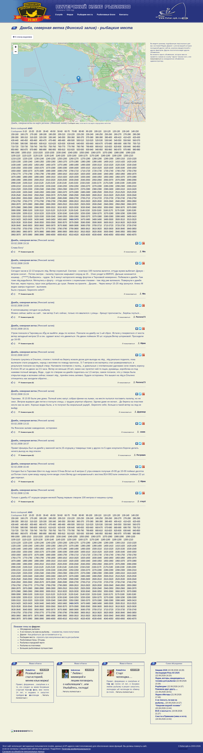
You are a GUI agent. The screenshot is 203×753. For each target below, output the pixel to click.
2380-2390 (97, 189)
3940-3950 (120, 231)
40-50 (52, 131)
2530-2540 (16, 195)
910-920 (71, 149)
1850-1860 (120, 174)
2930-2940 (97, 204)
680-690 (117, 143)
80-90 (81, 131)
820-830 (117, 146)
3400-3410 (131, 216)
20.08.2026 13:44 (163, 708)
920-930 (80, 149)
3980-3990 (39, 234)
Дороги (23, 634)
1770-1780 (27, 174)
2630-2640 (131, 195)
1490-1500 (85, 165)
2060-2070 (108, 180)
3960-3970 (16, 234)
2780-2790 (50, 201)
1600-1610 (85, 168)
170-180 (33, 134)
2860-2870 (16, 204)
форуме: (36, 626)
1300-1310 (120, 158)
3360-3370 (85, 216)
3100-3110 (39, 210)
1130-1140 (49, 155)
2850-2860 (131, 201)
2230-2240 (50, 186)
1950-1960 (108, 177)
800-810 (99, 146)
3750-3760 (27, 228)
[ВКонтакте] (136, 242)
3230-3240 (62, 213)
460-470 (42, 140)
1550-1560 (27, 168)
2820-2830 (97, 201)
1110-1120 (26, 155)
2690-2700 (74, 198)
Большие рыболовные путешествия (36, 648)
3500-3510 (120, 219)
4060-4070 (131, 234)
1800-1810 (62, 174)
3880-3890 (50, 231)
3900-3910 (74, 231)
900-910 (61, 149)
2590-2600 (85, 195)
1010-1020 (38, 152)
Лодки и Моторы (162, 694)
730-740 (33, 146)
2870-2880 (27, 204)
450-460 (33, 140)
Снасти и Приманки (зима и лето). (171, 716)
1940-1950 (97, 177)
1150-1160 (71, 155)
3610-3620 (120, 222)
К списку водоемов (23, 37)
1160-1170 (83, 155)
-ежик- (143, 432)
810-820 (108, 146)
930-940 (89, 149)
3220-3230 (50, 213)
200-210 (61, 134)
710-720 (14, 146)
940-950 (99, 149)
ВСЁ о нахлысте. (163, 711)
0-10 (25, 131)
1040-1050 (72, 152)
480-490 (61, 140)
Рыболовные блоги (106, 14)
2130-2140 (62, 183)
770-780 (71, 146)
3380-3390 (108, 216)
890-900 (52, 149)
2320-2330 (27, 189)
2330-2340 (39, 189)
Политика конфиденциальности (76, 749)
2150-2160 (85, 183)
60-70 (67, 131)
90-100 (89, 131)
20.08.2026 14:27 (173, 703)
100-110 (97, 131)
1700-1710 (74, 171)
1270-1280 (85, 158)
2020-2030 (62, 180)
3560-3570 (62, 222)
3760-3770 (39, 228)
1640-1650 (131, 168)
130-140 (125, 131)
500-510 (80, 140)
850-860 (14, 149)
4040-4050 (108, 234)
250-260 (108, 134)
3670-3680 (62, 225)
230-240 (89, 134)
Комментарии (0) (27, 252)
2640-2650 (16, 198)
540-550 (117, 140)
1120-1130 (38, 155)
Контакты (123, 14)
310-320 (33, 137)
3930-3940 (108, 231)
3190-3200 (16, 213)
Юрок (143, 343)
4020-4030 (85, 234)
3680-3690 (74, 225)
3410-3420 (16, 219)
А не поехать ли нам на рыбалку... (35, 632)
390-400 (108, 137)
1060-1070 (96, 152)
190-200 (52, 134)
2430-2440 (27, 192)
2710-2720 (97, 198)
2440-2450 (39, 192)
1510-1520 (108, 165)
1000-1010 (26, 152)
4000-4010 (62, 234)
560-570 (136, 140)
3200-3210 (27, 213)
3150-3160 (96, 210)
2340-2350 (50, 189)
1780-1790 (39, 174)
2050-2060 (97, 180)
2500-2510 (108, 192)
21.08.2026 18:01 (163, 692)
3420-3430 (27, 219)
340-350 (61, 137)
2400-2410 (120, 189)
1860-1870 (131, 174)
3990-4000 (50, 234)
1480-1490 (74, 165)
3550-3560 (50, 222)
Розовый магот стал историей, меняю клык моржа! (37, 677)
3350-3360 (74, 216)
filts (144, 251)
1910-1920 (62, 177)
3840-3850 (131, 228)
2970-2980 (16, 207)
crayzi (143, 501)
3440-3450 (50, 219)
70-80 (74, 131)
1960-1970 (120, 177)
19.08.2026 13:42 (163, 719)
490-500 (71, 140)
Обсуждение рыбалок (29, 629)
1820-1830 (85, 174)
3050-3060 (108, 207)
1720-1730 (97, 171)
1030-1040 (61, 152)
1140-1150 (60, 155)
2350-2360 (62, 189)
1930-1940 (85, 177)
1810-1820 (74, 174)
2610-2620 (108, 195)
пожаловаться (131, 252)
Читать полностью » (72, 691)
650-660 (89, 143)
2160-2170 (96, 183)
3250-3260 (85, 213)
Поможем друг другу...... (166, 689)
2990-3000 (39, 207)
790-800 (89, 146)
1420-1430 (131, 161)
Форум (70, 14)
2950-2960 (120, 204)
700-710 (136, 143)
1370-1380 (74, 161)
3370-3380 (97, 216)
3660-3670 (50, 225)
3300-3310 (16, 216)
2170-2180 (108, 183)
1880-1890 (27, 177)
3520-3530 (16, 222)
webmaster (183, 749)
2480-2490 (85, 192)
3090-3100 (27, 210)
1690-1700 (62, 171)
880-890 (42, 149)
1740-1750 (120, 171)
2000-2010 (39, 180)
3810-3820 (97, 228)
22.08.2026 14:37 (175, 686)
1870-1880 (16, 177)
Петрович (141, 455)
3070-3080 (131, 207)
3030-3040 (85, 207)
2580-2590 (74, 195)
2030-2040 (74, 180)
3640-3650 (27, 225)
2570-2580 (62, 195)
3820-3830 (108, 228)
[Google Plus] (143, 242)
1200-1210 (128, 155)
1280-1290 (97, 158)
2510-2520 (120, 192)
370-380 (89, 137)
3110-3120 (50, 210)
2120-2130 (50, 183)
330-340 (52, 137)
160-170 (24, 134)
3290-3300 (131, 213)
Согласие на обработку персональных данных (23, 751)
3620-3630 (131, 222)
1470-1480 (62, 165)
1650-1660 (16, 171)
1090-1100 (130, 152)
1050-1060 (84, 152)
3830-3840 (120, 228)
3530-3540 (27, 222)
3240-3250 (74, 213)
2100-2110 (27, 183)
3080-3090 (16, 210)
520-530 (99, 140)
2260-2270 (85, 186)
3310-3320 (27, 216)
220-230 (80, 134)
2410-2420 (131, 189)
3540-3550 (39, 222)
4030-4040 (97, 234)
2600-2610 (97, 195)
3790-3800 (74, 228)
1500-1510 (97, 165)
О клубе (59, 14)
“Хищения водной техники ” (168, 705)
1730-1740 (108, 171)
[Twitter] (140, 242)
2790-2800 (62, 201)
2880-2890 (39, 204)
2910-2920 (74, 204)
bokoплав (75, 670)
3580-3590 (85, 222)
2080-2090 (131, 180)
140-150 (135, 131)
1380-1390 (85, 161)
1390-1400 (97, 161)
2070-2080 (120, 180)
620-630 (61, 143)
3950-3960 (131, 231)
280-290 (136, 134)
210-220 (71, 134)
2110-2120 (38, 183)
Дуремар (141, 412)
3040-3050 (97, 207)
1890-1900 (39, 177)
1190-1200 (116, 155)
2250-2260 (74, 186)
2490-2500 (97, 192)
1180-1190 (105, 155)
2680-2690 (62, 198)
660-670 (99, 143)
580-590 (24, 143)
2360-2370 (74, 189)
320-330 (42, 137)
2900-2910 (62, 204)
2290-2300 (120, 186)
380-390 (99, 137)
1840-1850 (108, 174)
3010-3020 (62, 207)
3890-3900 (62, 231)
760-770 (61, 146)
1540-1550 (16, 168)
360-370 (80, 137)
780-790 (80, 146)
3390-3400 (120, 216)
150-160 (14, 134)
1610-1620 (97, 168)
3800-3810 (85, 228)
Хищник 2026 (161, 670)
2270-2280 (97, 186)
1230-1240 (39, 158)
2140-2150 (73, 183)
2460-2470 (62, 192)
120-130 (116, 131)
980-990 (136, 149)
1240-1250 (50, 158)
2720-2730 (108, 198)
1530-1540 (131, 165)
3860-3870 (27, 231)
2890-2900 (50, 204)
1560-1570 (39, 168)
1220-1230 (27, 158)
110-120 (107, 131)
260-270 (117, 134)
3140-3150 (85, 210)
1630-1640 (120, 168)
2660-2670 (39, 198)
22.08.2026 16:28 (176, 670)
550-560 (127, 140)
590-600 (33, 143)
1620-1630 (108, 168)
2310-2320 (16, 189)
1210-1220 (16, 158)
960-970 (117, 149)
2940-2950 (108, 204)
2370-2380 (85, 189)
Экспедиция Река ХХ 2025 (167, 673)
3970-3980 (27, 234)
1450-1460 (39, 165)
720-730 (24, 146)
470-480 (52, 140)
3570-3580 (74, 222)
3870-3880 (39, 231)
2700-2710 (85, 198)
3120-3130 (62, 210)
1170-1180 (94, 155)
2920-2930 (85, 204)
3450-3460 (62, 219)
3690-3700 (85, 225)
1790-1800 (50, 174)
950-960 (108, 149)
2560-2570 (50, 195)
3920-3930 (97, 231)
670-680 (108, 143)
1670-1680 (39, 171)
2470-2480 (74, 192)
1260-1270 (74, 158)
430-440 (14, 140)
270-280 (127, 134)
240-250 (99, 134)
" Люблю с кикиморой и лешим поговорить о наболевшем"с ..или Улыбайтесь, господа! (78, 680)
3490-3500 (108, 219)
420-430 (136, 137)
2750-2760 (16, 201)
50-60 (59, 131)
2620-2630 (120, 195)
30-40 (45, 131)
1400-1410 (108, 161)
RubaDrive (30, 670)
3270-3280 (108, 213)
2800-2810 (74, 201)
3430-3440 (39, 219)
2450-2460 (50, 192)
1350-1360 (50, 161)
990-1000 (15, 152)
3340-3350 (62, 216)
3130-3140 (73, 210)
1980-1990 (16, 180)
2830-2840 (108, 201)
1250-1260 (62, 158)
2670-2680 (50, 198)
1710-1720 (85, 171)
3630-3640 (16, 225)
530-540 (108, 140)
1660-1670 (27, 171)
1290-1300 (108, 158)
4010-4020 (74, 234)
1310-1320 (131, 158)
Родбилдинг (161, 686)
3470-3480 (85, 219)
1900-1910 (50, 177)
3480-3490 (97, 219)
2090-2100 (16, 183)
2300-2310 (131, 186)
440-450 (24, 140)
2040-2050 (85, 180)
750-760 (52, 146)
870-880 (33, 149)
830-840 (127, 146)
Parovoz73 (141, 317)
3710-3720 (108, 225)
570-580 (14, 143)
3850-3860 (16, 231)
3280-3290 (120, 213)
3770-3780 (50, 228)
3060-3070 (120, 207)
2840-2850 (120, 201)
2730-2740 (120, 198)
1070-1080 (107, 152)
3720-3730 (120, 225)
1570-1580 (50, 168)
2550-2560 (39, 195)
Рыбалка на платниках (30, 645)
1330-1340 (27, 161)
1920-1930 (74, 177)
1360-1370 (62, 161)
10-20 (31, 131)
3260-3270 (97, 213)
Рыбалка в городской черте (32, 643)
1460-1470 (50, 165)
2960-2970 (131, 204)
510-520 (89, 140)
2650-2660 (27, 198)
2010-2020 (50, 180)
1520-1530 (120, 165)
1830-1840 (97, 174)
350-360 (71, 137)
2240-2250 (62, 186)
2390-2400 (108, 189)
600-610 (42, 143)
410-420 (127, 137)
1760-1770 (16, 174)
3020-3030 (74, 207)
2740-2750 (131, 198)
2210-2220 (27, 186)
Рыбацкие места (85, 14)
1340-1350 (39, 161)
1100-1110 (15, 155)
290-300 (14, 137)
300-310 (24, 137)
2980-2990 (27, 207)
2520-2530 (131, 192)
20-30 (38, 131)
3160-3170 (108, 210)
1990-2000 (27, 180)
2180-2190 (119, 183)
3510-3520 (131, 219)
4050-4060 (120, 234)
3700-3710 (97, 225)
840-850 (136, 146)
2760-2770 (27, 201)
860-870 (24, 149)
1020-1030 (49, 152)
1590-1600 (74, 168)
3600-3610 (108, 222)
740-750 (42, 146)
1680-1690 (50, 171)
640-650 (80, 143)
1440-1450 (27, 165)
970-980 (127, 149)
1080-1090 (119, 152)
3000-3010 (50, 207)
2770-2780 (39, 201)
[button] (78, 79)
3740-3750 (16, 228)
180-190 (42, 134)
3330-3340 (50, 216)
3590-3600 (97, 222)
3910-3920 (85, 231)
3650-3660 (39, 225)
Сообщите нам (73, 123)
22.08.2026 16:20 (163, 675)
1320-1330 (16, 161)
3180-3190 (131, 210)
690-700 (127, 143)
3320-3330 (39, 216)
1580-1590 (62, 168)
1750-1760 (131, 171)
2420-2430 (16, 192)
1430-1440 (16, 165)
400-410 (117, 137)
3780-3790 (62, 228)
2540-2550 (27, 195)
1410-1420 (120, 161)
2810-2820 (85, 201)
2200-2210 (16, 186)
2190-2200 (131, 183)
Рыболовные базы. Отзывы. (32, 640)
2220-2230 (39, 186)
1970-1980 (131, 177)
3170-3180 (119, 210)
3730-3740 (131, 225)
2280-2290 (108, 186)
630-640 (71, 143)
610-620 (52, 143)
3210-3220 (39, 213)
